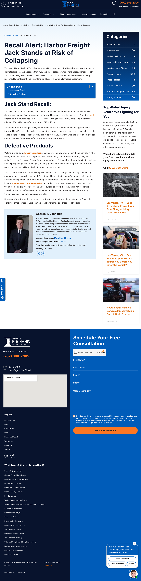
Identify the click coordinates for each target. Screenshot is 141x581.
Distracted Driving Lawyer (13, 521)
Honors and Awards (88, 14)
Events (6, 433)
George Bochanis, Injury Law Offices (16, 25)
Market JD (48, 565)
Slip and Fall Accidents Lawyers (15, 475)
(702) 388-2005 (129, 2)
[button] (114, 14)
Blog (62, 14)
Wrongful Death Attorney (13, 508)
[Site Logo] (70, 4)
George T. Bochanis (49, 213)
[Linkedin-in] (38, 253)
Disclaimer (21, 572)
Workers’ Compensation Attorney (16, 500)
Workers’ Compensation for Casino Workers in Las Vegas (24, 504)
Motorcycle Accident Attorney (15, 525)
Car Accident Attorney (12, 517)
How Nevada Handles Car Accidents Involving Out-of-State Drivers (120, 311)
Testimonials (8, 441)
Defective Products (18, 94)
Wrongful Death (114, 97)
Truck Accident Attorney (13, 538)
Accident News (114, 44)
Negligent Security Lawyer (14, 550)
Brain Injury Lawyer (11, 554)
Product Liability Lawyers (13, 492)
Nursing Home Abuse (117, 68)
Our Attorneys (31, 14)
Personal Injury (114, 74)
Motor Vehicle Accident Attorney (16, 479)
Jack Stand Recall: (18, 90)
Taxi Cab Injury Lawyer (12, 529)
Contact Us (104, 14)
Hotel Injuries (113, 50)
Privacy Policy (9, 572)
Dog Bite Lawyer (10, 496)
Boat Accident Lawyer (12, 513)
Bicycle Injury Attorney (12, 483)
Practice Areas (48, 14)
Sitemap (7, 449)
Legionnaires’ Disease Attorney (15, 546)
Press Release (113, 80)
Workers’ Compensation (118, 91)
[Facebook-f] (43, 253)
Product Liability (38, 25)
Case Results (72, 14)
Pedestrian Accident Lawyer (14, 488)
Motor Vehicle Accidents (118, 62)
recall (91, 115)
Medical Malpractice (116, 56)
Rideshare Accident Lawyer (14, 533)
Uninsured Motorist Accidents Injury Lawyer (20, 542)
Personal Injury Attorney (13, 471)
